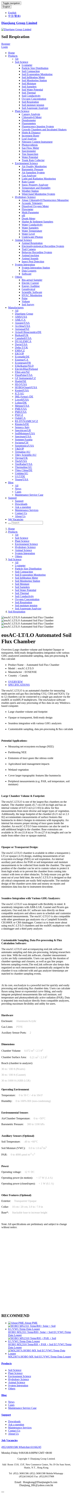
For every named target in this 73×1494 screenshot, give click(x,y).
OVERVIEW (15, 681)
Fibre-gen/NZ (22, 372)
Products (12, 55)
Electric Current (30, 283)
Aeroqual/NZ (22, 329)
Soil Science (21, 62)
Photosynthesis (30, 144)
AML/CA (20, 319)
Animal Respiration (32, 243)
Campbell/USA (23, 338)
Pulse (25, 298)
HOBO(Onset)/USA (26, 387)
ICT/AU (19, 393)
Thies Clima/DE (23, 470)
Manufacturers (16, 307)
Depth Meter (28, 218)
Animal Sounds (30, 258)
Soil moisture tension (33, 105)
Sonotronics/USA (24, 445)
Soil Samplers (29, 86)
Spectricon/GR (23, 430)
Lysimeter (27, 65)
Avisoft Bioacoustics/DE (28, 332)
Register (5, 43)
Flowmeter (27, 209)
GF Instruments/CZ (25, 378)
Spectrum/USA (23, 436)
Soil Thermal (29, 92)
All (16, 58)
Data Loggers (29, 270)
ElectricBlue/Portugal (26, 368)
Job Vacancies (15, 519)
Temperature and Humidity (36, 187)
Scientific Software (32, 292)
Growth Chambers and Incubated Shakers (44, 129)
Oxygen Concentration (34, 98)
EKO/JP (19, 353)
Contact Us (21, 513)
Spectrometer (29, 151)
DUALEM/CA (23, 341)
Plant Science (22, 111)
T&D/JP (19, 448)
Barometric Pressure (32, 169)
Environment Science (26, 163)
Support (12, 497)
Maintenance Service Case (29, 494)
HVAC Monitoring (32, 295)
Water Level (28, 233)
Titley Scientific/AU (25, 454)
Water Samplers (30, 227)
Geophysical (28, 289)
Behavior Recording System (37, 252)
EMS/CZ (20, 350)
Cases (18, 491)
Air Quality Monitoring (34, 166)
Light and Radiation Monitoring (39, 178)
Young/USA (21, 479)
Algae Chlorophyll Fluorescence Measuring (45, 200)
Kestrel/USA (22, 390)
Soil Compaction (31, 71)
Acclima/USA (22, 326)
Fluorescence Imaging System (38, 126)
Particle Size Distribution (35, 68)
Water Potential (30, 157)
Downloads (21, 504)
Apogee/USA (22, 322)
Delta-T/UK (21, 347)
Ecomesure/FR (23, 362)
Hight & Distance (31, 132)
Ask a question (23, 507)
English (6, 6)
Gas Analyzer (29, 175)
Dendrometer (29, 120)
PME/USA (21, 408)
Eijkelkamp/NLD (24, 365)
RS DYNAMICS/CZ (26, 421)
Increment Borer (30, 135)
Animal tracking (30, 255)
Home (11, 52)
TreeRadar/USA (23, 464)
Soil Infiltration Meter (33, 77)
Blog (10, 482)
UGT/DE (20, 476)
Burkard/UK (22, 335)
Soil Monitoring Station (34, 80)
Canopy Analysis (31, 114)
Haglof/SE (20, 381)
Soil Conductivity (31, 95)
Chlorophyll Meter (32, 117)
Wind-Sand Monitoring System (38, 194)
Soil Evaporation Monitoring (37, 74)
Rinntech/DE (22, 424)
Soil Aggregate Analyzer (35, 108)
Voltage (26, 301)
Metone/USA (22, 405)
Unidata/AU (21, 473)
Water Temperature (32, 230)
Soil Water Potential (32, 89)
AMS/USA (21, 316)
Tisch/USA (21, 461)
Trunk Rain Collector (33, 160)
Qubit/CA (20, 418)
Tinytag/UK (21, 458)
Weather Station (30, 190)
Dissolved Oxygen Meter (35, 206)
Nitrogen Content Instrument (37, 141)
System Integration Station (36, 267)
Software (26, 273)
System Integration (25, 264)
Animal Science (23, 240)
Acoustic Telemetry (32, 203)
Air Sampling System (33, 172)
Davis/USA (21, 344)
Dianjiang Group (24, 313)
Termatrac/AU (22, 451)
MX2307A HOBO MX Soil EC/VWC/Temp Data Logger (39, 1356)
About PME (31, 1322)
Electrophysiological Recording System (43, 246)
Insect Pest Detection (33, 261)
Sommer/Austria (23, 439)
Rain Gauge (28, 181)
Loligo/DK (21, 402)
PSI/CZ (19, 415)
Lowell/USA (22, 399)
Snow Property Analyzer (35, 184)
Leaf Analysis (29, 138)
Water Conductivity (32, 224)
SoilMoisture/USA (25, 433)
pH (23, 215)
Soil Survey (28, 304)
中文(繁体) (14, 15)
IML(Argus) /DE (24, 396)
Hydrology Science (25, 197)
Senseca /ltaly (22, 427)
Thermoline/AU (23, 467)
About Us (20, 516)
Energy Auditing (31, 286)
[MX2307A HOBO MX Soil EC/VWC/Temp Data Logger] (40, 1353)
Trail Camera (29, 249)
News (18, 488)
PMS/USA (21, 411)
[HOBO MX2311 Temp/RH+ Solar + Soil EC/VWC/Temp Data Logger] (40, 1329)
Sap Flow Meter (30, 147)
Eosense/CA (21, 359)
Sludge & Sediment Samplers (37, 221)
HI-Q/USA (21, 384)
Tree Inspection (30, 154)
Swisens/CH (21, 442)
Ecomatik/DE (22, 356)
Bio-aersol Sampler (32, 279)
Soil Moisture (29, 83)
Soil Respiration (30, 101)
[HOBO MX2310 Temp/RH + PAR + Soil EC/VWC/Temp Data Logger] (40, 1341)
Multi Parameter (30, 212)
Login (4, 47)
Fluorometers (29, 123)
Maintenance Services (26, 510)
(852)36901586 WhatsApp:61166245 (21, 1447)
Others (18, 276)
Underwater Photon (32, 236)
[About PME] (16, 1322)
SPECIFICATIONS (19, 684)
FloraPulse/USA (24, 375)
